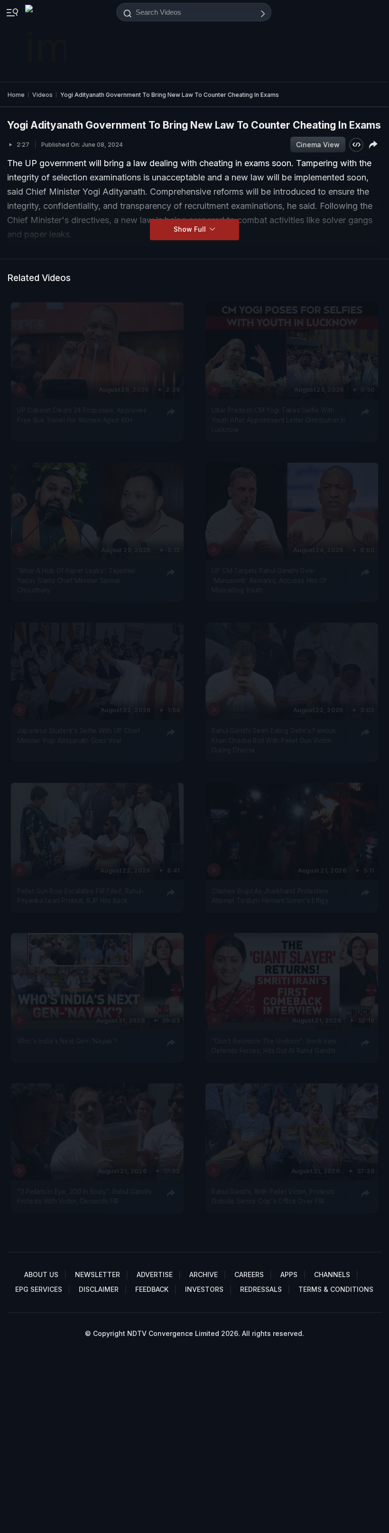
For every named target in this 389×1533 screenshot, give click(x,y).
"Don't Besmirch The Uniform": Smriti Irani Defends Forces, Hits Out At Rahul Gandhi (274, 1045)
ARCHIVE (203, 1274)
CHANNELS (332, 1274)
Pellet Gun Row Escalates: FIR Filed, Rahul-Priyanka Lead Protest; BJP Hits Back (80, 895)
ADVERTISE (155, 1274)
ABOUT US (41, 1274)
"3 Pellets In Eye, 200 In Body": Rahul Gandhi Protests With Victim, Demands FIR (84, 1196)
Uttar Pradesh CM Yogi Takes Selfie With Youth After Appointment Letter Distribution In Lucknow (278, 420)
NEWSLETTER (97, 1274)
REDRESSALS (261, 1289)
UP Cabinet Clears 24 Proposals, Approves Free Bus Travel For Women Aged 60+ (82, 415)
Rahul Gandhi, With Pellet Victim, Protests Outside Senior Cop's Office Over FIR (273, 1196)
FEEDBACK (151, 1289)
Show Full (191, 229)
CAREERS (249, 1274)
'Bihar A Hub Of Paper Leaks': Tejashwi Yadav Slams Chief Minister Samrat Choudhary (76, 580)
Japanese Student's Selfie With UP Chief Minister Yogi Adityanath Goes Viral (78, 735)
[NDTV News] (46, 41)
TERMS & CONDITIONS (335, 1289)
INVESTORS (204, 1289)
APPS (288, 1274)
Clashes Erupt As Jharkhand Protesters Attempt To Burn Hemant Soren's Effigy (270, 895)
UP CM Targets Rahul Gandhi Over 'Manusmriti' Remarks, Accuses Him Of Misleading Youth (269, 580)
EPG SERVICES (38, 1289)
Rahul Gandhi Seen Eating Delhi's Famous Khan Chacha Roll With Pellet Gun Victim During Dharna (274, 740)
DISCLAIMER (99, 1289)
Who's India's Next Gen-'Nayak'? (67, 1041)
